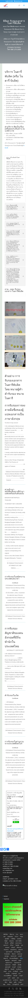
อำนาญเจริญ (17, 951)
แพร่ (4, 936)
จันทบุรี (12, 969)
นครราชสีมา (19, 940)
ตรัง (18, 977)
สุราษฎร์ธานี (16, 984)
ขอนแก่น (11, 940)
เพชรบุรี (15, 975)
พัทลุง (10, 982)
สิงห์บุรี (14, 964)
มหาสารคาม (18, 943)
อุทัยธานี (7, 969)
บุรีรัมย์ (11, 943)
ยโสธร (11, 945)
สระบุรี (13, 967)
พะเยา (21, 934)
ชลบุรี (5, 971)
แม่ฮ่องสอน (10, 936)
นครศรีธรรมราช (7, 980)
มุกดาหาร (6, 945)
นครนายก (19, 954)
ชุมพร (13, 977)
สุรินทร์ (13, 947)
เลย (22, 945)
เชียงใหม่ (5, 934)
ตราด (9, 971)
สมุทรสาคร (7, 964)
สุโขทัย (19, 964)
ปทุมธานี (5, 958)
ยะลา (22, 984)
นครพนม (19, 938)
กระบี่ (9, 977)
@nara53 (16, 819)
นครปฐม (7, 956)
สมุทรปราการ (9, 962)
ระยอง (21, 971)
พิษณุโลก (7, 960)
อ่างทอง (19, 967)
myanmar (6, 899)
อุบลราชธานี (9, 951)
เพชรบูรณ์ (14, 960)
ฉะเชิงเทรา (19, 969)
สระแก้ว (8, 973)
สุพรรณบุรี (7, 967)
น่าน (17, 934)
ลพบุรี (19, 960)
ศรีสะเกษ (19, 947)
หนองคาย (6, 949)
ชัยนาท (13, 954)
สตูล (4, 984)
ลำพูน (21, 936)
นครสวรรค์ (13, 956)
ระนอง (20, 982)
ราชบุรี (20, 975)
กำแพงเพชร (7, 954)
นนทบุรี (20, 956)
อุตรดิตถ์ (7, 938)
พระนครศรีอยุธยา (14, 958)
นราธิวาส (15, 980)
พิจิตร (21, 958)
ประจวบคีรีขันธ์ (7, 975)
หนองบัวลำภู (13, 949)
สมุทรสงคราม (17, 962)
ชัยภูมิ (6, 940)
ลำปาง (16, 936)
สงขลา (9, 984)
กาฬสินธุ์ (13, 938)
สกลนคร (7, 947)
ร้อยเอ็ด (17, 945)
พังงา (6, 982)
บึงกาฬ (6, 943)
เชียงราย (12, 934)
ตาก (20, 973)
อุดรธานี (20, 949)
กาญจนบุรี (14, 973)
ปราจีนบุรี (15, 971)
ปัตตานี (21, 980)
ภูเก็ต (15, 982)
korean (6, 896)
